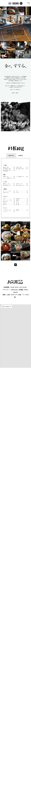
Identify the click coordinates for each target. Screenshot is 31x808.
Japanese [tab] (11, 155)
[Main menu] (28, 3)
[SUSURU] (15, 3)
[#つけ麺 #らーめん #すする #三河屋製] (15, 226)
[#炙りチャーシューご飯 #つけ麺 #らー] (6, 226)
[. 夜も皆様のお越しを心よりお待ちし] (25, 246)
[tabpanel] (15, 188)
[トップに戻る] (24, 801)
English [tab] (20, 155)
